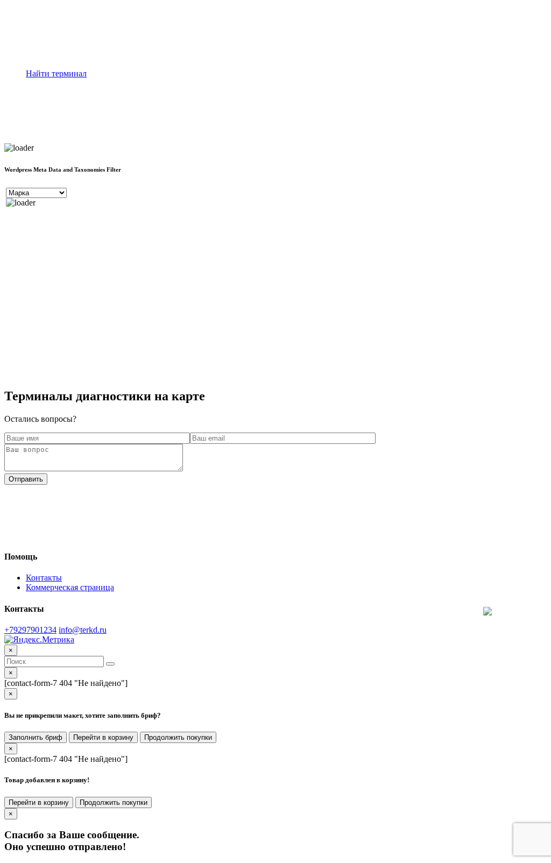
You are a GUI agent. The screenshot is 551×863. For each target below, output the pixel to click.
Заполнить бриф (35, 737)
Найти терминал (56, 73)
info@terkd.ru (83, 629)
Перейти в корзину (103, 737)
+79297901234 (30, 629)
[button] (110, 664)
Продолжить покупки (178, 737)
